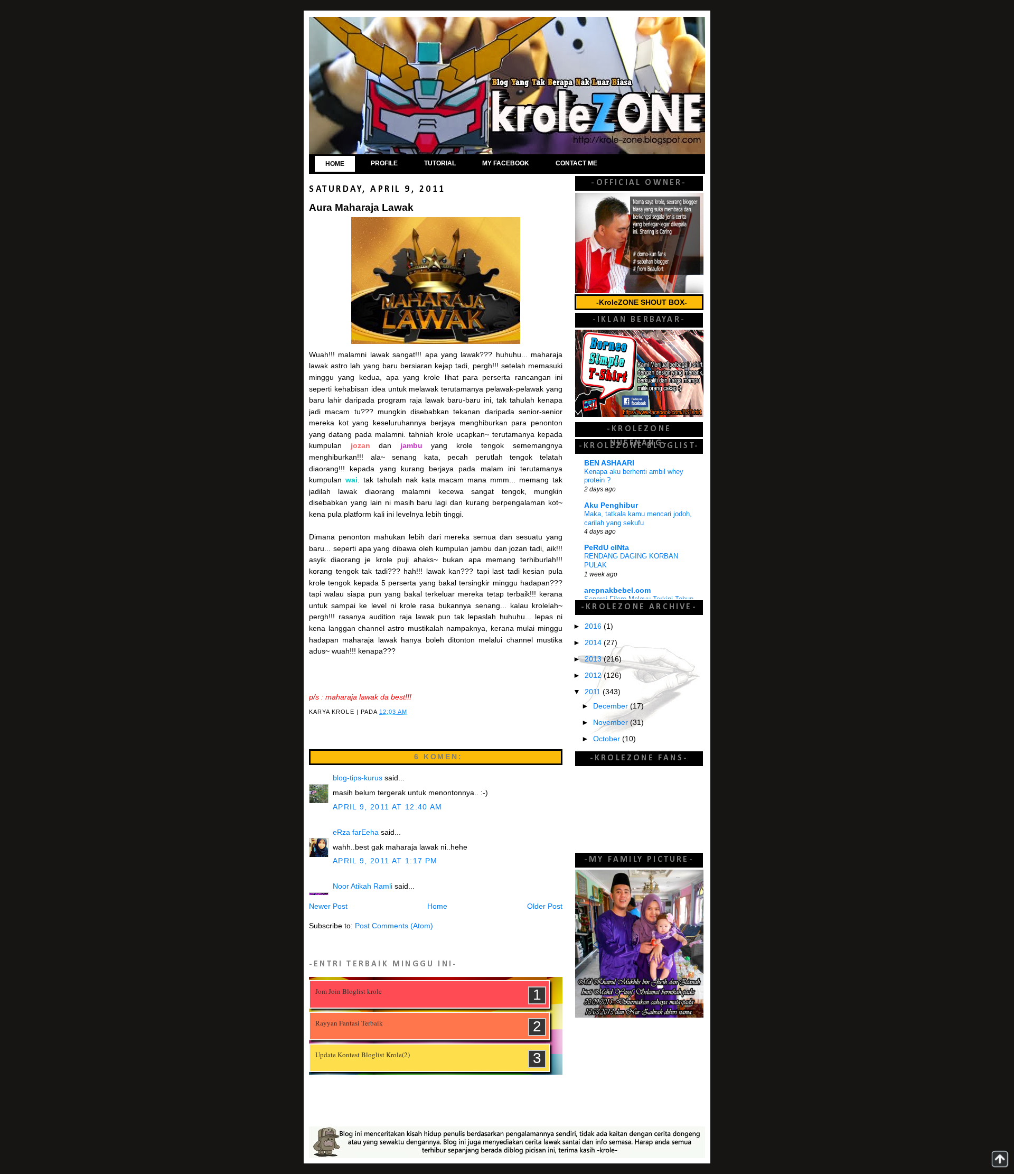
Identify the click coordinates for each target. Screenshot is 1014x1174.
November (611, 722)
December (611, 706)
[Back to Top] (999, 1159)
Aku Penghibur (611, 505)
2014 (594, 643)
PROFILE (384, 163)
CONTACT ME (576, 163)
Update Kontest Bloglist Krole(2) (362, 1054)
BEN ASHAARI (609, 463)
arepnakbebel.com (617, 590)
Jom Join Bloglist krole (348, 991)
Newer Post (328, 906)
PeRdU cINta (606, 548)
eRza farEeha (356, 832)
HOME (334, 163)
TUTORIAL (440, 163)
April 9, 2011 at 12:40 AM (388, 807)
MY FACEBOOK (505, 163)
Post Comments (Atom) (394, 926)
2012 (594, 675)
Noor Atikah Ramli (362, 886)
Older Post (544, 906)
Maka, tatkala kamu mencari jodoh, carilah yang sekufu (638, 518)
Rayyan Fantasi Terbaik (349, 1023)
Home (437, 906)
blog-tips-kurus (357, 778)
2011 (594, 692)
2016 (594, 626)
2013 (594, 659)
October (607, 739)
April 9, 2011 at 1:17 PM (385, 861)
